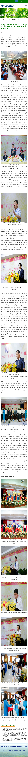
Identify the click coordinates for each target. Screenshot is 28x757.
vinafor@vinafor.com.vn (6, 753)
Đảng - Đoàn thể (15, 19)
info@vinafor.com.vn (16, 753)
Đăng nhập (25, 1)
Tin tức (9, 19)
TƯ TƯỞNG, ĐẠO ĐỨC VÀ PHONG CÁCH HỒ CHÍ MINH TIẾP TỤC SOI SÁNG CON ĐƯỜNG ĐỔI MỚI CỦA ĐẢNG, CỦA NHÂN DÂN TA (15, 729)
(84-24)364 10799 (5, 752)
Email (17, 1)
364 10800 (17, 752)
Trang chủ (4, 19)
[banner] (14, 5)
